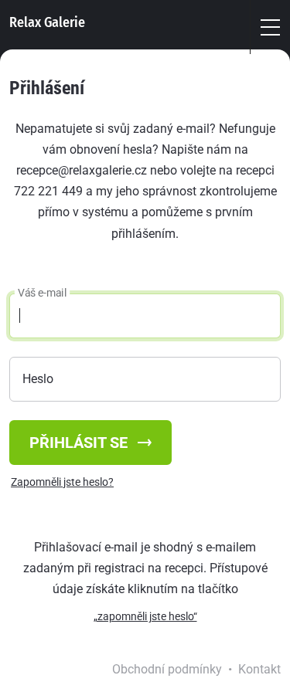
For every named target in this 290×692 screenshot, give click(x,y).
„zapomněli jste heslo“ (145, 616)
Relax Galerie (47, 22)
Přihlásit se (80, 442)
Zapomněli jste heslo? (62, 482)
